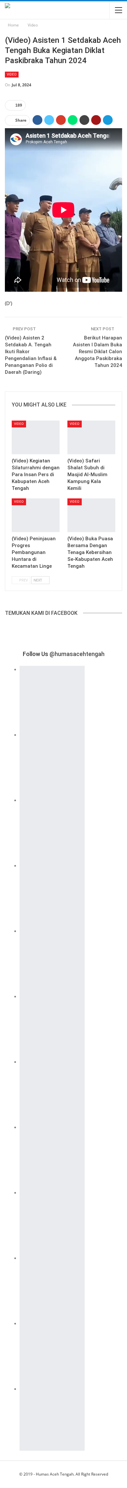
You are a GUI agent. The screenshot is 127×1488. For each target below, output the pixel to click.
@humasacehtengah (77, 653)
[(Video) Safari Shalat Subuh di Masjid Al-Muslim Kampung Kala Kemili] (91, 437)
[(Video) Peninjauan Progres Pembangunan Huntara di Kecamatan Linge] (36, 515)
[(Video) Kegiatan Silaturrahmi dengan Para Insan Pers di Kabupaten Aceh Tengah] (36, 437)
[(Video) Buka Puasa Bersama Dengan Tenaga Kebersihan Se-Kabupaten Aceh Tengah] (91, 515)
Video (12, 74)
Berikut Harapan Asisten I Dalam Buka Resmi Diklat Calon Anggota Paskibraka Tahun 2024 (97, 351)
